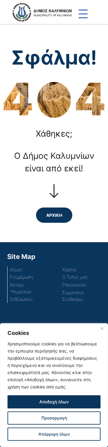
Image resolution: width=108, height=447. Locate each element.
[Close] (101, 328)
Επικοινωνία (74, 285)
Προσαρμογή (54, 417)
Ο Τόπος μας (75, 277)
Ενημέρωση (21, 277)
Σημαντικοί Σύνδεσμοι (73, 296)
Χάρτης (69, 269)
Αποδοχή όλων (54, 401)
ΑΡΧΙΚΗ (54, 215)
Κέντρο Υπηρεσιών (21, 288)
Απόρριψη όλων (54, 434)
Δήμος (16, 269)
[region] (54, 385)
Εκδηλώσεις (21, 299)
